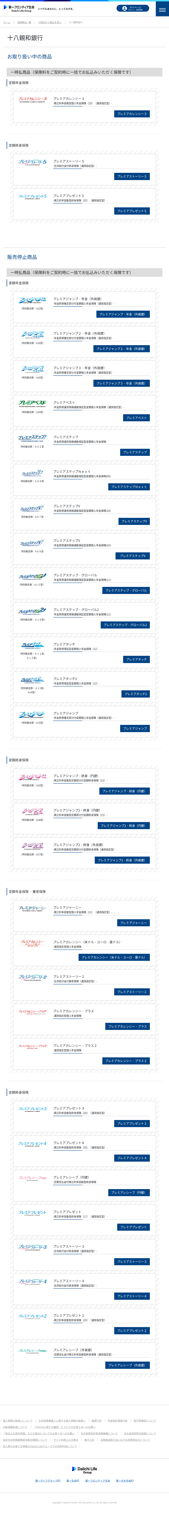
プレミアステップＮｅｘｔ (129, 486)
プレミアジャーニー (133, 923)
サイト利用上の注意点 (65, 1440)
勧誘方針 (97, 1420)
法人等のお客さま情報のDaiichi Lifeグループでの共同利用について (40, 1446)
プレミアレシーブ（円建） (129, 1192)
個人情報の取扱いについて (18, 1420)
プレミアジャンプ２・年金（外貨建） (121, 348)
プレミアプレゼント (133, 1227)
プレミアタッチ (136, 659)
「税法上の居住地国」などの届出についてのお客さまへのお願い (39, 1433)
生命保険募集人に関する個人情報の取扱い (62, 1420)
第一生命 (71, 1480)
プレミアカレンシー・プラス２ (126, 1061)
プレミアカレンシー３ (132, 113)
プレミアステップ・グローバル (126, 590)
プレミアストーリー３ (132, 1261)
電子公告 (89, 1440)
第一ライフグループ (46, 1480)
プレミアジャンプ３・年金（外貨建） (121, 383)
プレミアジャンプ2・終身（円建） (124, 825)
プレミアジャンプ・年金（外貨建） (123, 314)
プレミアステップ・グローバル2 (125, 625)
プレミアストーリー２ (132, 992)
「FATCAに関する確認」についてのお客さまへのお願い (65, 1427)
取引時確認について (145, 1420)
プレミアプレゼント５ (132, 211)
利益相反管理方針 (118, 1420)
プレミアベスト (136, 418)
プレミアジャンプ (135, 728)
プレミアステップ (135, 452)
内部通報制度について (15, 1427)
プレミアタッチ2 (135, 694)
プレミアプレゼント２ (132, 1330)
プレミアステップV (134, 521)
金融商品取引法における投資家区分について (125, 1440)
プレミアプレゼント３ (132, 1123)
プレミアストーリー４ (132, 1296)
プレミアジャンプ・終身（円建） (124, 791)
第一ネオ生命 (123, 1480)
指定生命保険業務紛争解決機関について (25, 1440)
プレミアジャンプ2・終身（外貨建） (122, 860)
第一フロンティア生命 (97, 1480)
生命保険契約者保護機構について (99, 1433)
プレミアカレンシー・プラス (127, 1026)
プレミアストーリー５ (132, 176)
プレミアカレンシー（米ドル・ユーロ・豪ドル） (114, 957)
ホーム (6, 22)
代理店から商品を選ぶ (49, 22)
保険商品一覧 (24, 22)
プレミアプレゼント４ (132, 1158)
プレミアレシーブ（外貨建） (127, 1365)
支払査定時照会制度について (140, 1433)
